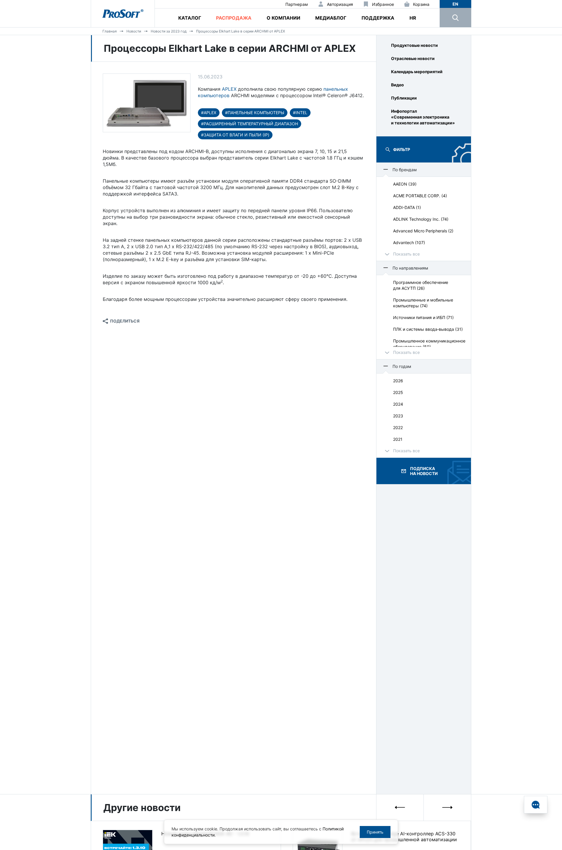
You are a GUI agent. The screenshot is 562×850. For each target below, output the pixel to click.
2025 (398, 392)
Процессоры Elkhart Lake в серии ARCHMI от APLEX (240, 31)
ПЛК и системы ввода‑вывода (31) (428, 329)
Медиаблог (330, 18)
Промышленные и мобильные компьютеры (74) (423, 302)
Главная (109, 31)
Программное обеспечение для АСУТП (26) (420, 285)
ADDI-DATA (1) (407, 207)
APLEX (229, 89)
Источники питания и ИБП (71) (423, 317)
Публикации (404, 97)
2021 (397, 439)
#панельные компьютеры (254, 112)
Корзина (421, 4)
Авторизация (340, 4)
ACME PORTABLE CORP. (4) (420, 195)
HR (412, 18)
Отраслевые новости (413, 58)
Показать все (406, 253)
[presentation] (400, 807)
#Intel (300, 112)
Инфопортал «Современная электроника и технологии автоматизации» (423, 117)
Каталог (189, 18)
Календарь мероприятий (417, 71)
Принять (375, 832)
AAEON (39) (405, 183)
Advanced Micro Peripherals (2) (423, 230)
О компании (283, 18)
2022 (398, 427)
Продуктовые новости (414, 45)
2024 (398, 404)
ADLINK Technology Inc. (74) (420, 219)
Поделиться (125, 320)
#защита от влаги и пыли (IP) (235, 134)
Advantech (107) (409, 242)
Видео (397, 84)
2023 (398, 415)
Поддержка (377, 18)
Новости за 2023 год (168, 31)
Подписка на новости (424, 471)
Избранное (383, 4)
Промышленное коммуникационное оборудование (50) (429, 343)
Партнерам (296, 4)
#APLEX (208, 112)
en (455, 3)
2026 (398, 380)
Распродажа (233, 18)
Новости (133, 31)
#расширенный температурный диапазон (249, 123)
